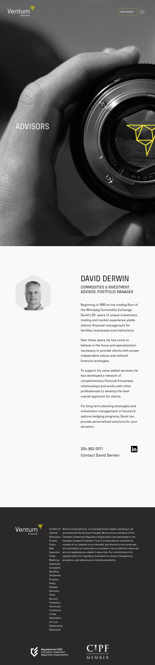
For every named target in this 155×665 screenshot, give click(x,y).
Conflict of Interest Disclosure (55, 533)
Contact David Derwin (100, 456)
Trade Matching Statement (54, 560)
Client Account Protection (54, 599)
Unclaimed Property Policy (55, 579)
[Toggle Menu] (142, 12)
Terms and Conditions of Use (55, 610)
